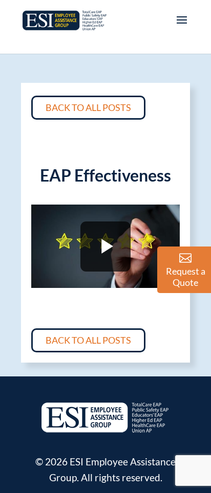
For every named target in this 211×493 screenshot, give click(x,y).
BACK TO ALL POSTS (88, 107)
